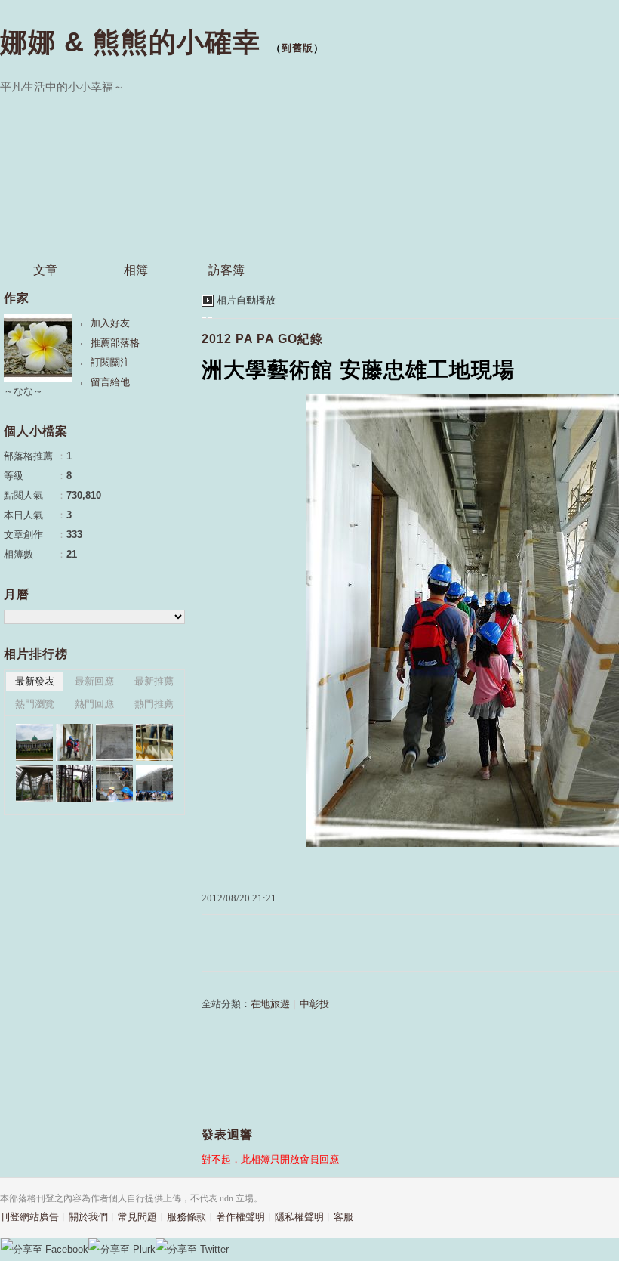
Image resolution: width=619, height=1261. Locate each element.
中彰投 (314, 1003)
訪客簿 (226, 270)
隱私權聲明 (299, 1216)
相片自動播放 (246, 300)
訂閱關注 (110, 362)
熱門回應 (94, 703)
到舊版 (297, 48)
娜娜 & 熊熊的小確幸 (130, 41)
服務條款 (186, 1216)
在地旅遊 (270, 1003)
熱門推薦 (154, 703)
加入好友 (110, 323)
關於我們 (88, 1216)
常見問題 (137, 1216)
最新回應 (94, 681)
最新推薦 (154, 681)
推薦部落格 (115, 342)
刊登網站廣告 (29, 1216)
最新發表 (34, 681)
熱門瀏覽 (34, 703)
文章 (45, 270)
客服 (343, 1216)
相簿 (136, 270)
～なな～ (23, 391)
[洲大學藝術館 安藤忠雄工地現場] (34, 742)
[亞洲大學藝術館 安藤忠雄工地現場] (114, 742)
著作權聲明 (240, 1216)
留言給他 (110, 382)
